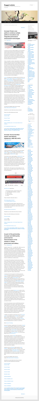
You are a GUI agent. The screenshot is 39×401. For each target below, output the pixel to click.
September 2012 (30, 267)
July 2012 (29, 269)
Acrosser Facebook (7, 114)
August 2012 (30, 268)
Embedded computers (31, 44)
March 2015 (29, 237)
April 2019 (29, 187)
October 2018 (30, 193)
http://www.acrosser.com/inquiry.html (10, 107)
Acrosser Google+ (7, 367)
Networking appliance (7, 376)
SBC (28, 69)
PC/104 (22, 128)
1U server (29, 124)
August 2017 (30, 207)
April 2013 (29, 260)
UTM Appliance (30, 101)
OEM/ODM (13, 347)
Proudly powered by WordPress (19, 397)
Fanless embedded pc (7, 383)
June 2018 (29, 197)
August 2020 (30, 171)
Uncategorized (30, 144)
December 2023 (30, 151)
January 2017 (30, 214)
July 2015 (29, 233)
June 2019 (29, 185)
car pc (15, 126)
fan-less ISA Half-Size (31, 129)
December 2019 (30, 179)
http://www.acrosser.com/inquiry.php (12, 357)
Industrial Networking (31, 59)
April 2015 (29, 236)
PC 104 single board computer (9, 126)
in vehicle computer (31, 90)
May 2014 (29, 247)
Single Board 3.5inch (31, 71)
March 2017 (29, 212)
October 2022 (30, 155)
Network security (16, 290)
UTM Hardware (30, 102)
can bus (29, 127)
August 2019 (30, 183)
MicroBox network (7, 374)
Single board (30, 70)
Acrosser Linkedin (7, 120)
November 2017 (30, 204)
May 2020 (29, 174)
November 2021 (30, 159)
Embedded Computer (16, 350)
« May (29, 121)
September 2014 (30, 243)
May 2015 (29, 235)
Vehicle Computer (11, 388)
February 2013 (30, 262)
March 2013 (29, 261)
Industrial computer (31, 55)
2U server (8, 128)
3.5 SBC (29, 86)
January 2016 (30, 227)
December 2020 (30, 167)
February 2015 (30, 238)
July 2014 (29, 245)
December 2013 (30, 252)
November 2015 (30, 229)
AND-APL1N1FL (13, 153)
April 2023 (29, 153)
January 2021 (30, 166)
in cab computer (30, 89)
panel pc (29, 136)
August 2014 (30, 244)
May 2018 (29, 198)
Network (29, 66)
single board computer (31, 72)
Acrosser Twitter (6, 115)
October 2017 (30, 205)
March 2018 (29, 200)
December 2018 (30, 191)
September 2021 (30, 160)
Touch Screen (30, 142)
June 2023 (29, 152)
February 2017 (30, 213)
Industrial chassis (30, 93)
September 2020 (30, 170)
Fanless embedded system (8, 122)
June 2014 (29, 246)
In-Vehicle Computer (31, 54)
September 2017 (30, 206)
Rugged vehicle (9, 5)
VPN (28, 81)
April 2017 (29, 211)
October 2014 (30, 242)
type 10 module (30, 143)
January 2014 (30, 251)
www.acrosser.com (13, 333)
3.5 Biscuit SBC (30, 85)
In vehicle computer (31, 52)
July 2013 (29, 257)
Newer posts (23, 27)
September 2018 (30, 194)
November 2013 (30, 253)
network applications (14, 332)
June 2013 (29, 258)
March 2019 (29, 188)
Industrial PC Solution (31, 62)
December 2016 (30, 215)
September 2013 (30, 255)
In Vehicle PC (30, 91)
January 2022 (30, 157)
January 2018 (30, 202)
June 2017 (29, 209)
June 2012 (29, 270)
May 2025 (29, 150)
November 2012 (30, 265)
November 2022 (30, 154)
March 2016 (29, 225)
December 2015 (30, 228)
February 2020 (30, 177)
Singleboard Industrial (31, 75)
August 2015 (30, 232)
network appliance (10, 78)
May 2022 (29, 156)
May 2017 (29, 210)
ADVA (14, 335)
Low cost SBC (30, 97)
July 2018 (29, 196)
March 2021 (29, 164)
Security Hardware (30, 99)
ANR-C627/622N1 (9, 79)
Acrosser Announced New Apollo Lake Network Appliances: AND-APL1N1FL (12, 136)
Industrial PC (18, 387)
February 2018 (30, 201)
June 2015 (29, 234)
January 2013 (30, 263)
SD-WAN (16, 227)
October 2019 (30, 181)
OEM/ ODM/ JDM (15, 349)
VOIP (29, 80)
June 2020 (29, 173)
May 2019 (29, 186)
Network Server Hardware (7, 130)
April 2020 (29, 175)
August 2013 (30, 256)
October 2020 (30, 169)
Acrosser (15, 78)
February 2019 (30, 189)
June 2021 (29, 162)
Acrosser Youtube (7, 118)
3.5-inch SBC (30, 126)
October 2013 (30, 254)
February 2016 (30, 226)
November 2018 (30, 192)
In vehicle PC (8, 387)
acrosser (5, 77)
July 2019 (29, 184)
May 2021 (29, 163)
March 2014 (29, 249)
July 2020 (29, 172)
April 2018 (29, 199)
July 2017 (29, 208)
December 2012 (30, 264)
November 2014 (30, 241)
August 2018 (30, 195)
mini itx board (15, 122)
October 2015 (30, 230)
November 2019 (30, 180)
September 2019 (30, 182)
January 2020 (30, 178)
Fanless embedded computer (8, 381)
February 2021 (30, 165)
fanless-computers (30, 51)
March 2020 (29, 176)
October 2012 (30, 266)
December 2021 (30, 158)
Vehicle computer (30, 78)
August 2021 (30, 161)
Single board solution (31, 74)
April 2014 (29, 248)
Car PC (29, 88)
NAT (28, 65)
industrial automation (31, 92)
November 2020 (30, 168)
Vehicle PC (29, 79)
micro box (8, 227)
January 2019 (30, 190)
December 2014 (30, 240)
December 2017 (30, 203)
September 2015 (30, 231)
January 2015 (30, 239)
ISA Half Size (30, 96)
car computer (30, 87)
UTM (9, 85)
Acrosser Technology (9, 322)
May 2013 (29, 259)
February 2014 (30, 250)
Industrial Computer (12, 128)
